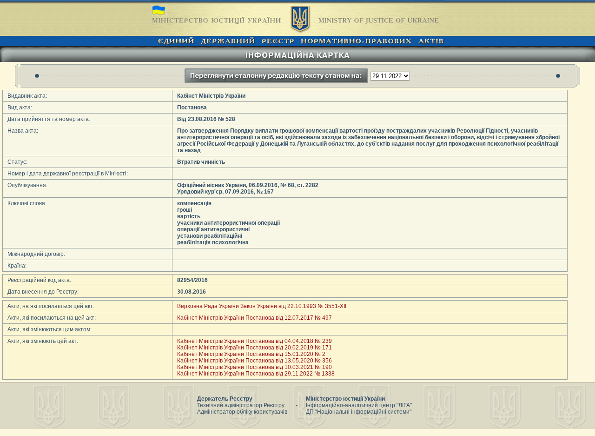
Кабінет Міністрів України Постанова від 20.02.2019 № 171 (254, 347)
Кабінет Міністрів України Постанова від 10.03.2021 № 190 (254, 367)
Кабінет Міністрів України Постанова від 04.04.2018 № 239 (254, 341)
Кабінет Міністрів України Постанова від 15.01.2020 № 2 (251, 354)
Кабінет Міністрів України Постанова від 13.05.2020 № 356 (254, 360)
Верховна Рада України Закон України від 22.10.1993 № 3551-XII (261, 306)
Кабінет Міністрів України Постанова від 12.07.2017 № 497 (254, 318)
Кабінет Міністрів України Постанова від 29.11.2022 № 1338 (256, 373)
